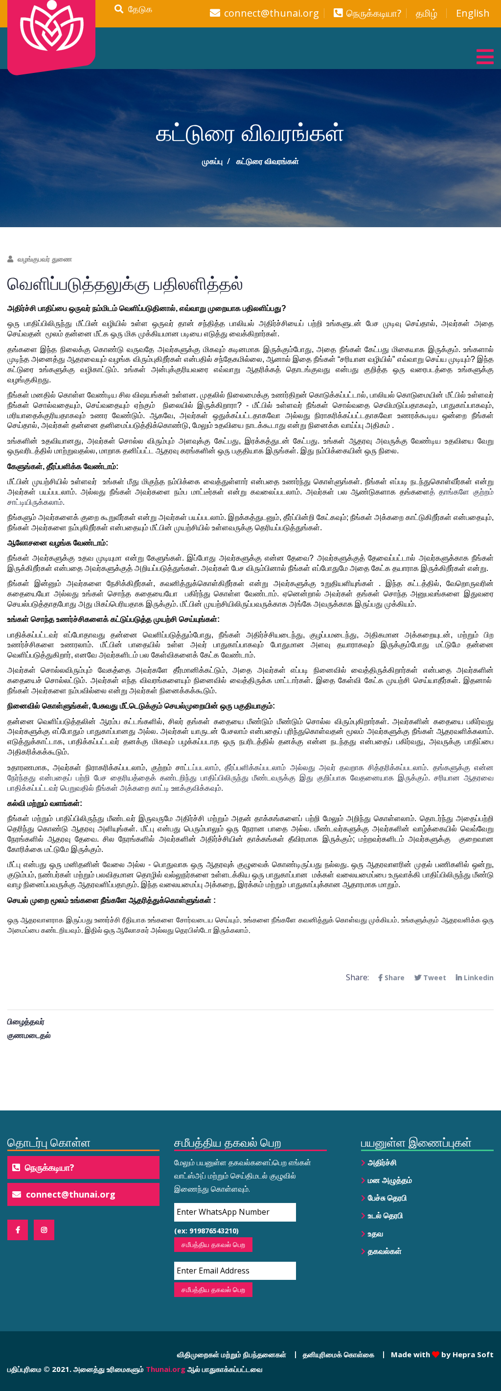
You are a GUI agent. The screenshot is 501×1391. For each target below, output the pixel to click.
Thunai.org (165, 1369)
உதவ (375, 1233)
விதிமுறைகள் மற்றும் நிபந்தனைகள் (231, 1354)
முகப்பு (212, 161)
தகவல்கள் (385, 1251)
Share (394, 977)
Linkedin (478, 977)
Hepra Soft (472, 1354)
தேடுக (137, 9)
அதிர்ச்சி (382, 1162)
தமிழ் (426, 13)
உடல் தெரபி (385, 1215)
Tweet (433, 977)
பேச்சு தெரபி (387, 1197)
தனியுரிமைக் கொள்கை (338, 1354)
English (473, 13)
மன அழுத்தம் (390, 1180)
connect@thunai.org (271, 13)
